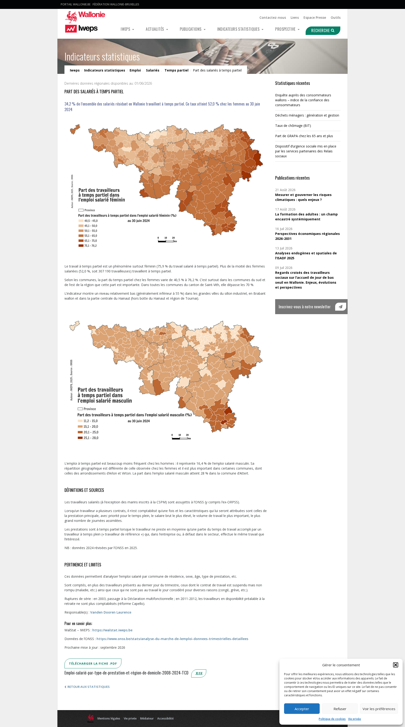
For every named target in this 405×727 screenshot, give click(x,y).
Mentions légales (109, 718)
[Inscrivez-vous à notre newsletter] (340, 307)
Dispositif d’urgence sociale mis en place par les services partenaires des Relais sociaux (305, 151)
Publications (191, 29)
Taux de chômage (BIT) (293, 125)
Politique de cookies (332, 719)
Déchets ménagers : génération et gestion (307, 115)
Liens (295, 17)
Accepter (302, 708)
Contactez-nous (272, 17)
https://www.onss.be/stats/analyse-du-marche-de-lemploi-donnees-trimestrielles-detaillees (172, 639)
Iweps (126, 29)
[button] (395, 665)
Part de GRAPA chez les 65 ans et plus (304, 136)
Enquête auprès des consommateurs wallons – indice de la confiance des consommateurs (303, 100)
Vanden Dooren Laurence (110, 612)
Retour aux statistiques (89, 687)
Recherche (321, 30)
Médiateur (147, 718)
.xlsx (198, 673)
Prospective (285, 29)
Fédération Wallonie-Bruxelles (116, 4)
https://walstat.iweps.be (112, 630)
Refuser (340, 708)
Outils (336, 17)
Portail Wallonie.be (75, 4)
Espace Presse (315, 17)
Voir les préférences (379, 708)
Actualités (155, 29)
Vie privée (354, 719)
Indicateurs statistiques (239, 29)
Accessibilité (165, 718)
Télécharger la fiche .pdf (93, 663)
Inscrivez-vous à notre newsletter (305, 306)
